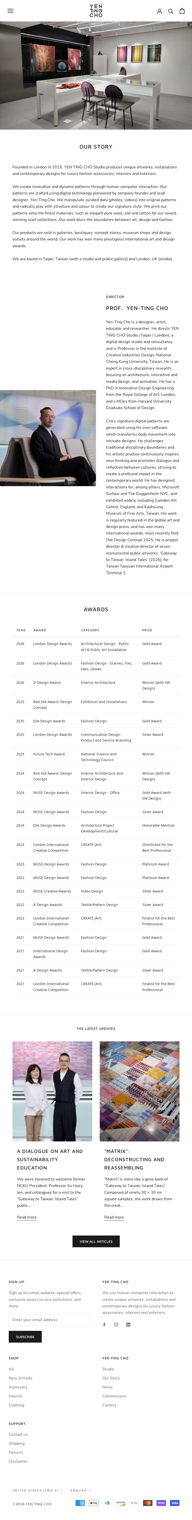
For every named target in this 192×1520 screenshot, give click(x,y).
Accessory (18, 1387)
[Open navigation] (11, 11)
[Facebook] (104, 1324)
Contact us (18, 1434)
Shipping (16, 1443)
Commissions (114, 1396)
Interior (15, 1396)
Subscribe (25, 1337)
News (107, 1387)
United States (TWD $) (35, 1490)
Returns (16, 1452)
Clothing (16, 1405)
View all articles (96, 1241)
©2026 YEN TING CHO (32, 1504)
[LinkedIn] (128, 1324)
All (11, 1369)
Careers (109, 1405)
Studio (108, 1369)
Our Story (111, 1378)
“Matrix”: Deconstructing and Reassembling (134, 1159)
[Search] (171, 11)
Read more (27, 1217)
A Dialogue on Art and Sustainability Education (50, 1159)
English (78, 1490)
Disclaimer (18, 1461)
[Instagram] (116, 1324)
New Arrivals (20, 1378)
